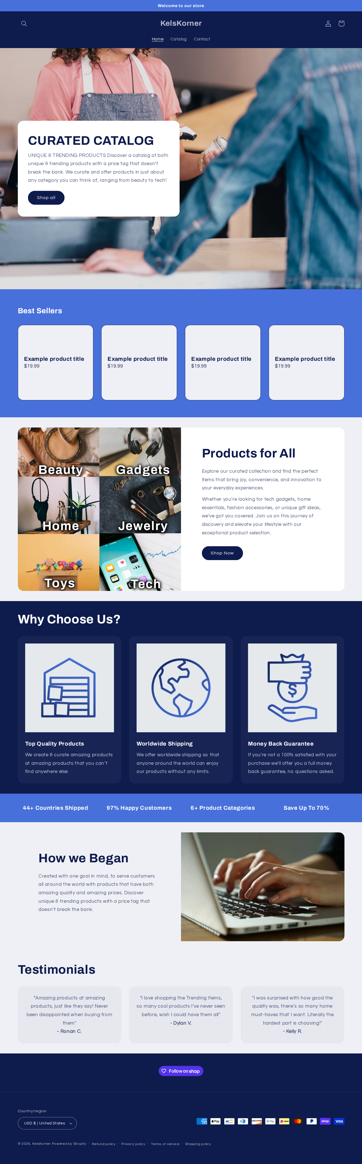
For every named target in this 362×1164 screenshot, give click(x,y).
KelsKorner (41, 1143)
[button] (24, 23)
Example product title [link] (54, 359)
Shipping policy (198, 1144)
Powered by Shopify (69, 1143)
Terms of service (165, 1144)
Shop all (46, 197)
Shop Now (222, 553)
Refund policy (104, 1144)
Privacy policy (133, 1144)
